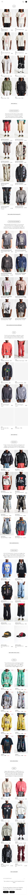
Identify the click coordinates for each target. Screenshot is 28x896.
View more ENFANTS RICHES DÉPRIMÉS (14, 325)
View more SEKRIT (14, 872)
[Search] (23, 2)
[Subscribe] (23, 879)
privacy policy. (19, 889)
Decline (6, 892)
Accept (12, 892)
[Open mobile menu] (2, 1)
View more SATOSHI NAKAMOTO (14, 214)
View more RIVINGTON (14, 543)
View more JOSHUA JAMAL (14, 652)
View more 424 (14, 103)
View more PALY (14, 434)
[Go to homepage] (14, 2)
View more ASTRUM (14, 761)
